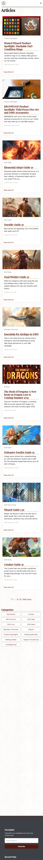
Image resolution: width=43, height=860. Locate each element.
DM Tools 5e (11, 619)
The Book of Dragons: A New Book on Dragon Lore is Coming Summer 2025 (20, 394)
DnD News (31, 624)
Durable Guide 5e (14, 224)
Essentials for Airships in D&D (21, 334)
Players (31, 629)
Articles (7, 387)
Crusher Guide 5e (14, 564)
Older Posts (26, 599)
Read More (8, 72)
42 (21, 599)
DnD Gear (31, 619)
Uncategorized (10, 645)
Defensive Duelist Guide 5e (19, 452)
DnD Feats (7, 162)
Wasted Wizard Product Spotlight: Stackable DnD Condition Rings (18, 46)
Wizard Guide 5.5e (14, 509)
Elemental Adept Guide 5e (18, 167)
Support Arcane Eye (31, 640)
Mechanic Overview (11, 329)
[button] (40, 3)
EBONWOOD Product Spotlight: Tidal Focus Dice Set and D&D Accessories (21, 109)
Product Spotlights (10, 38)
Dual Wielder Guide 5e (16, 277)
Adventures (11, 614)
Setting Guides (10, 640)
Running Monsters (31, 634)
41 (17, 599)
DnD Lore (10, 624)
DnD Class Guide (10, 505)
